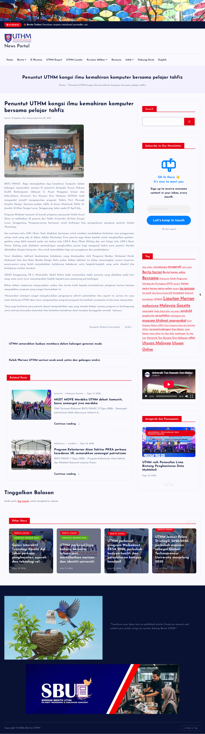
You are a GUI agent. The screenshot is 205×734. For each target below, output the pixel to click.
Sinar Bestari (178, 329)
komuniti (58, 393)
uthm (128, 327)
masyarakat (148, 311)
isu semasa (187, 288)
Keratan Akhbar (96, 60)
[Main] (146, 396)
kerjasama (178, 293)
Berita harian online (174, 272)
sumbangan (180, 334)
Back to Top (192, 728)
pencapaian (175, 311)
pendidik (186, 311)
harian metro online (161, 288)
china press (164, 279)
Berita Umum (28, 533)
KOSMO (158, 299)
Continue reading (65, 424)
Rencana (116, 60)
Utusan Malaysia (156, 343)
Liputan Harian (178, 298)
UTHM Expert (54, 60)
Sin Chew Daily (167, 334)
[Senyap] (186, 396)
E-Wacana (36, 60)
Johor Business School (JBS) (162, 293)
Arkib (128, 60)
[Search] (189, 121)
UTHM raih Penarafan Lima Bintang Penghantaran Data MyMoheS (163, 466)
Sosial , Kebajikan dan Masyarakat (21, 118)
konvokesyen (148, 299)
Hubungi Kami (146, 60)
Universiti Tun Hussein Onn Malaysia (167, 338)
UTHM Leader (74, 60)
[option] (168, 452)
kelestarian (59, 443)
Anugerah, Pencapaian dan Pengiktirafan (163, 433)
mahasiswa (150, 305)
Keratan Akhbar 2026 (33, 538)
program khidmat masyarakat (105, 327)
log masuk (23, 501)
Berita (20, 60)
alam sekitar (147, 267)
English (162, 60)
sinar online (155, 334)
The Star (189, 334)
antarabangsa (160, 267)
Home (9, 60)
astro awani (187, 267)
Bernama (150, 278)
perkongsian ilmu (178, 316)
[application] (168, 384)
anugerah (174, 266)
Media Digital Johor (162, 311)
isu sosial (146, 293)
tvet (144, 338)
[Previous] (166, 482)
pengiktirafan (148, 316)
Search (149, 109)
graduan (177, 284)
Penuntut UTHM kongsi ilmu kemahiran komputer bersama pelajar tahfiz (107, 85)
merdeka (72, 443)
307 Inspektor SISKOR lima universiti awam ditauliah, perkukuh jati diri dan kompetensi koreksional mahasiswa (180, 553)
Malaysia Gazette (74, 393)
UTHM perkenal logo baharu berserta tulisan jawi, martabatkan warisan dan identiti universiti (36, 553)
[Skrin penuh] (191, 396)
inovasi (176, 289)
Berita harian (152, 272)
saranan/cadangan (160, 329)
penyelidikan (162, 315)
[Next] (171, 482)
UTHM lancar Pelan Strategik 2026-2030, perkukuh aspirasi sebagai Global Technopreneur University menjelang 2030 (131, 549)
